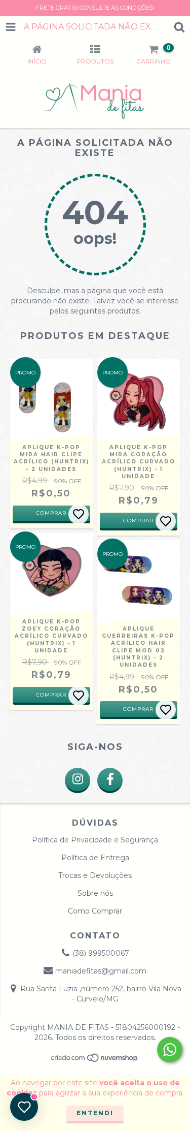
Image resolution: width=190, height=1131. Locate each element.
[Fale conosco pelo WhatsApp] (169, 1049)
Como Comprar (95, 911)
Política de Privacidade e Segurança (95, 839)
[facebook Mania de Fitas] (110, 780)
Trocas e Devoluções (95, 875)
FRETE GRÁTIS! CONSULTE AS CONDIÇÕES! (95, 7)
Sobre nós (95, 893)
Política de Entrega (95, 857)
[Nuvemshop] (95, 1060)
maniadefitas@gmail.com (100, 971)
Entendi (95, 1113)
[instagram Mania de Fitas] (77, 780)
